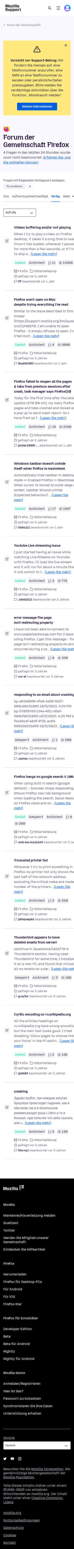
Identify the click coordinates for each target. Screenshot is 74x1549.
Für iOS (9, 1297)
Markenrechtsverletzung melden (29, 1215)
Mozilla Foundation (18, 1477)
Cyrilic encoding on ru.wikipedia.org (42, 1014)
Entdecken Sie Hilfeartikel (24, 1249)
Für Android (12, 1289)
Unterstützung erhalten (22, 1413)
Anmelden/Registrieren (21, 1384)
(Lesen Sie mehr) (44, 254)
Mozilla (13, 1188)
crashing (21, 1091)
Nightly (9, 1351)
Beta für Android (16, 1344)
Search (49, 8)
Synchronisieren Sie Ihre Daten (28, 1406)
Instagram (19, 1458)
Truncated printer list (31, 860)
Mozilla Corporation (47, 1469)
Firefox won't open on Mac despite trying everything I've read (41, 302)
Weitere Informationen (37, 106)
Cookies (9, 1535)
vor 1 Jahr (48, 281)
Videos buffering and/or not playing (42, 227)
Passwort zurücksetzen (22, 1399)
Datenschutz (13, 1528)
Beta (6, 1336)
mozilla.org (12, 1513)
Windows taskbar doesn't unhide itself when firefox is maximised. (40, 466)
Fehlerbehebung (45, 271)
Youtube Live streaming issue (37, 546)
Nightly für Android (18, 1359)
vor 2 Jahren (60, 599)
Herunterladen (15, 1274)
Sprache (9, 1438)
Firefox (23, 271)
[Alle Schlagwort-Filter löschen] (30, 186)
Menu (58, 8)
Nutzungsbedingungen (21, 1520)
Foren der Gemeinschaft (23, 25)
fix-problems (14, 186)
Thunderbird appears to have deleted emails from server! (37, 939)
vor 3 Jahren (54, 676)
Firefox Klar (12, 1304)
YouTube (12, 1458)
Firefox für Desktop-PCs (22, 1282)
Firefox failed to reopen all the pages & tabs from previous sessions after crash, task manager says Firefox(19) (43, 386)
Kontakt (9, 1543)
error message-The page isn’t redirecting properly (33, 620)
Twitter (9, 1230)
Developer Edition (17, 1329)
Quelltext (10, 1223)
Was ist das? (13, 1391)
